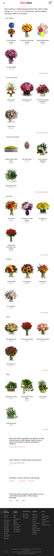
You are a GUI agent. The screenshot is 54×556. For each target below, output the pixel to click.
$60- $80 (25, 514)
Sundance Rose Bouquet (42, 339)
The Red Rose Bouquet (27, 339)
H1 (34, 553)
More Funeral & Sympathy (41, 192)
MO (29, 550)
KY (35, 549)
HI (28, 549)
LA (36, 549)
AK (12, 549)
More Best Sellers (43, 73)
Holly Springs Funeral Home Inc (17, 447)
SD (38, 552)
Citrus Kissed (11, 218)
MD (40, 549)
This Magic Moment (11, 339)
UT (19, 553)
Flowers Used (45, 518)
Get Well (6, 524)
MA (38, 549)
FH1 (33, 553)
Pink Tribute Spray (27, 159)
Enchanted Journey (27, 100)
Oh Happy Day (43, 218)
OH (28, 552)
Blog (31, 553)
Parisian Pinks (11, 126)
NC (15, 552)
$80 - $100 (26, 516)
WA (24, 553)
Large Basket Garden (11, 396)
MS (12, 11)
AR (15, 549)
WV (27, 553)
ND (17, 552)
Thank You (6, 531)
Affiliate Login (36, 530)
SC (37, 552)
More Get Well (44, 255)
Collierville (31, 481)
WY (29, 553)
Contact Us (35, 516)
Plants (14, 521)
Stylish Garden (11, 100)
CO (20, 549)
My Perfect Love (11, 364)
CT (21, 549)
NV (25, 552)
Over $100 (25, 518)
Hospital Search (46, 525)
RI (36, 552)
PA (35, 552)
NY (26, 552)
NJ (21, 552)
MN (27, 550)
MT (14, 552)
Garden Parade (11, 281)
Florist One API (36, 528)
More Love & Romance (42, 132)
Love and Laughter (11, 67)
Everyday (6, 522)
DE (24, 549)
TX (18, 553)
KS (34, 549)
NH (20, 552)
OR (33, 552)
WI (25, 553)
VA (21, 553)
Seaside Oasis (42, 281)
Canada (44, 519)
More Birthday (44, 312)
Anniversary (7, 535)
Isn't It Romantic (11, 306)
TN (40, 552)
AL (13, 549)
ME (24, 550)
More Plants (45, 429)
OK (32, 552)
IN (33, 549)
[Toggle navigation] (4, 3)
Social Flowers (36, 523)
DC (23, 549)
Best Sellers (7, 521)
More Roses (45, 370)
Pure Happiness (27, 281)
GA (27, 549)
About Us (34, 514)
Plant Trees (16, 524)
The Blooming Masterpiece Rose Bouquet (11, 247)
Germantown (22, 481)
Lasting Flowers (7, 517)
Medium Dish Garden (11, 186)
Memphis (11, 481)
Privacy (34, 521)
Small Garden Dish (11, 423)
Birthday (6, 533)
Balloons (15, 522)
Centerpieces (16, 526)
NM (23, 552)
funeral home (18, 11)
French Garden (43, 396)
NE (19, 552)
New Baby (6, 529)
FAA (30, 552)
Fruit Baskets (16, 531)
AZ (16, 549)
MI (25, 550)
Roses (14, 515)
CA (18, 549)
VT (22, 553)
